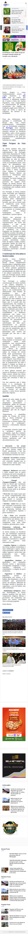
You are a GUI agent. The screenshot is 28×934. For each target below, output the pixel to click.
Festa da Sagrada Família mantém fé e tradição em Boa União (11, 665)
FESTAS (11, 610)
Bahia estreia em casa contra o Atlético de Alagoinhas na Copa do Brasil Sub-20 (17, 891)
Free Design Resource (20, 932)
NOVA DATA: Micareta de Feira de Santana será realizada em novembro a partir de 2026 (12, 633)
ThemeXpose (11, 932)
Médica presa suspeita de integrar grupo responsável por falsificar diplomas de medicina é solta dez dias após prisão (18, 809)
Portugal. (8, 128)
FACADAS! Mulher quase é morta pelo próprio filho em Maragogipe (17, 855)
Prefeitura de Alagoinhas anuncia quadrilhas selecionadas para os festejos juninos (13, 650)
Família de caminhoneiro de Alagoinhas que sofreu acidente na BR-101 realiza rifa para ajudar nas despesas (18, 792)
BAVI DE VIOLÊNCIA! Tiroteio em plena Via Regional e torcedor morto (17, 917)
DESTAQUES (5, 610)
